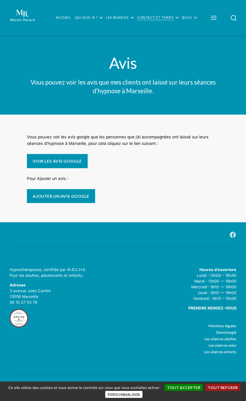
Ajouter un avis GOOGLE (61, 196)
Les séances (117, 17)
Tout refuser (223, 387)
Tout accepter (183, 387)
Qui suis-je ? (86, 17)
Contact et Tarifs (155, 17)
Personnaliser (124, 394)
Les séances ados (142, 234)
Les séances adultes (100, 234)
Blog (187, 17)
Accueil (63, 17)
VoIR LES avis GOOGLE (57, 161)
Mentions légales (27, 234)
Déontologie (61, 234)
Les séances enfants (185, 234)
